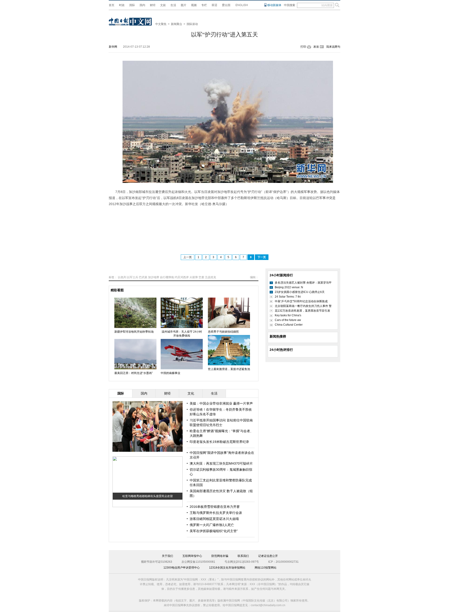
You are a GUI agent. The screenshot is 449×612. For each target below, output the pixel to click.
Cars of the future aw (288, 320)
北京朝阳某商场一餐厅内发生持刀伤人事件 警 (303, 306)
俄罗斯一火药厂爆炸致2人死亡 (212, 525)
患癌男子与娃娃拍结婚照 (223, 331)
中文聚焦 (161, 24)
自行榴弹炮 (167, 277)
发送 (316, 46)
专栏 (204, 5)
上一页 (187, 257)
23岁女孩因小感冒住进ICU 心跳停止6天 (300, 292)
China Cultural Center (289, 324)
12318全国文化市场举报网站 (227, 567)
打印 (303, 46)
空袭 (201, 277)
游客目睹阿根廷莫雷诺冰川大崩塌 (214, 519)
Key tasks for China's (288, 315)
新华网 (113, 46)
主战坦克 (210, 277)
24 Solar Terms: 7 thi (288, 296)
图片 (183, 5)
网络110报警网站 (265, 567)
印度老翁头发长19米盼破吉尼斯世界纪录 (219, 442)
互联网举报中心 (192, 556)
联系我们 (243, 556)
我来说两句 (333, 46)
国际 (132, 5)
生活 (173, 5)
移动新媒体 (274, 5)
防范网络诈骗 (219, 556)
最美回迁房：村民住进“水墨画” (133, 373)
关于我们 (167, 556)
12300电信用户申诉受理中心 (181, 567)
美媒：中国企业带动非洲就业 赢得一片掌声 (221, 403)
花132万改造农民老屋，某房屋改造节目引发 (302, 310)
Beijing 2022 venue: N (289, 287)
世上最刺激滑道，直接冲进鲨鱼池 (229, 369)
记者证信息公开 (268, 556)
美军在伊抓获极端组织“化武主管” (214, 531)
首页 (111, 5)
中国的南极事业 (170, 373)
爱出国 (226, 5)
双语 (214, 5)
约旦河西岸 (182, 277)
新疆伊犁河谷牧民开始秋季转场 (134, 331)
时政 (122, 5)
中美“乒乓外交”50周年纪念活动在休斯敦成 (301, 301)
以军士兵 (132, 277)
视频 (194, 5)
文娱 (163, 5)
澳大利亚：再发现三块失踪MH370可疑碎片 (221, 463)
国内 (142, 5)
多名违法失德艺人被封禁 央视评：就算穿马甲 (303, 282)
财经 (153, 5)
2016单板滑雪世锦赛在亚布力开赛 (215, 507)
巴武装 (143, 277)
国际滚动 (192, 24)
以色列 (122, 277)
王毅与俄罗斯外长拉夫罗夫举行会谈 (216, 513)
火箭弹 (193, 277)
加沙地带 (153, 277)
